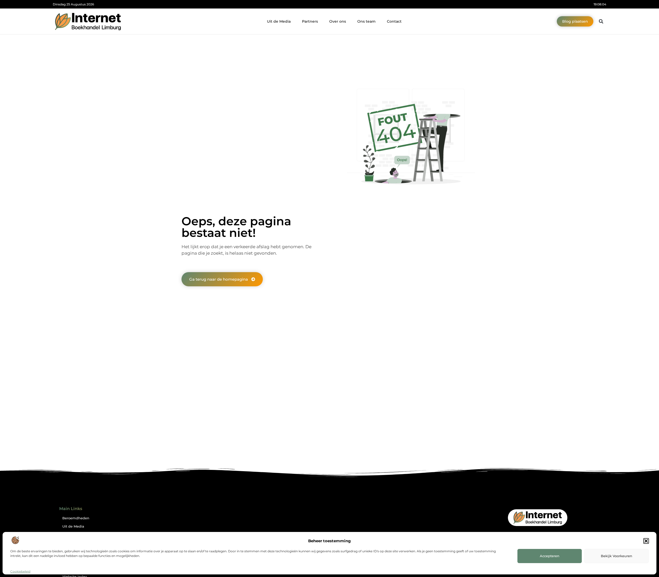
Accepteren (549, 556)
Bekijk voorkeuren (616, 556)
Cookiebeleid (20, 571)
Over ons (337, 21)
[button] (646, 541)
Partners (310, 21)
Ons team (366, 21)
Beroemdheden (75, 518)
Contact (394, 21)
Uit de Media (279, 21)
